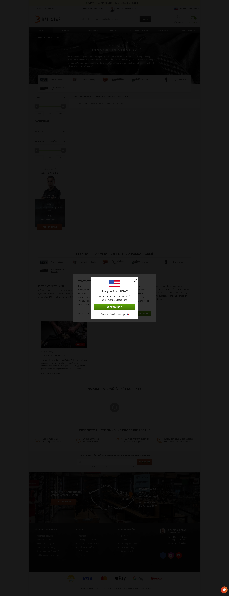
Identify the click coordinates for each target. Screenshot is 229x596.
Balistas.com (120, 299)
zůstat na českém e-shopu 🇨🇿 (114, 314)
